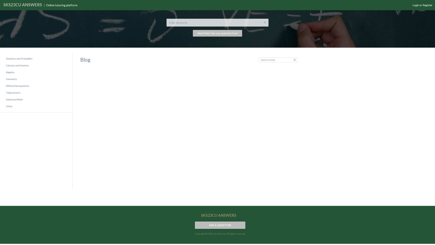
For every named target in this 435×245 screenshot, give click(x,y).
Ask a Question (220, 225)
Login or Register (422, 5)
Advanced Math (14, 99)
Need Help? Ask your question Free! (217, 33)
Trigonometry (13, 92)
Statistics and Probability (19, 58)
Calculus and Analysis (17, 65)
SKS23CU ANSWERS (22, 4)
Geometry (11, 79)
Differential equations (17, 85)
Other (9, 106)
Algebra (10, 72)
